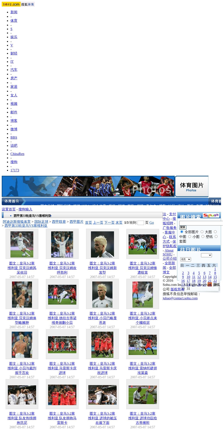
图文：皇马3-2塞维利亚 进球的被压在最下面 (102, 418)
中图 (182, 237)
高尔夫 (151, 206)
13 (204, 277)
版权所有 (177, 289)
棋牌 (140, 206)
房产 (13, 78)
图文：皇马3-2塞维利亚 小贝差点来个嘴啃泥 (142, 318)
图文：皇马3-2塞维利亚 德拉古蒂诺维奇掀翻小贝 (62, 318)
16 (183, 281)
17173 (14, 170)
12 (199, 277)
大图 (208, 232)
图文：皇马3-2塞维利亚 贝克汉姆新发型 (102, 267)
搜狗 (13, 162)
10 (188, 277)
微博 (13, 129)
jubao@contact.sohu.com (180, 298)
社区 (171, 206)
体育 (13, 20)
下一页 (109, 222)
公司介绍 (170, 258)
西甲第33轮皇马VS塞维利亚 (26, 225)
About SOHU (168, 252)
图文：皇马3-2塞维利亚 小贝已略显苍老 (102, 318)
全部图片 (192, 232)
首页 (88, 222)
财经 (13, 53)
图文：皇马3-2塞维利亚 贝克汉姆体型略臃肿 (22, 318)
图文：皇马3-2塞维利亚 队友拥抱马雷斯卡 (62, 418)
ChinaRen (17, 154)
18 (193, 281)
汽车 (13, 70)
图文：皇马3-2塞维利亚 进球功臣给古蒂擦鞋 (142, 418)
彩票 (199, 206)
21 (209, 281)
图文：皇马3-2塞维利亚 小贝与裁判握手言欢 (22, 368)
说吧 (13, 145)
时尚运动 (213, 206)
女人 (13, 95)
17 (188, 281)
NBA (86, 206)
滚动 (181, 206)
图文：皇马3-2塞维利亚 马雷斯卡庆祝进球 (102, 368)
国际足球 (64, 206)
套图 (182, 241)
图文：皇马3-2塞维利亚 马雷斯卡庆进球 (62, 368)
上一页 (98, 222)
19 (199, 281)
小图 (196, 237)
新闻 (13, 12)
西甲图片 (77, 222)
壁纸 (209, 237)
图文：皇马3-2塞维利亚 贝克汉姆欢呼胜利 (62, 267)
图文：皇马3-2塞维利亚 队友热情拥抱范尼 (22, 418)
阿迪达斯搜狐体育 (17, 222)
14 (209, 277)
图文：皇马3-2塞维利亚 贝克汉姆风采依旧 (22, 267)
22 (215, 281)
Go (151, 222)
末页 (119, 222)
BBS (13, 137)
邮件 (13, 112)
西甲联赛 (59, 222)
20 (204, 281)
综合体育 (99, 206)
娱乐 (13, 37)
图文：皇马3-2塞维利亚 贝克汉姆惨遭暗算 (142, 267)
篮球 (76, 206)
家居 (13, 87)
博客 (13, 121)
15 (215, 277)
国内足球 (47, 206)
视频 (13, 104)
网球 (121, 206)
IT (12, 61)
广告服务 (170, 228)
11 (193, 277)
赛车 (130, 206)
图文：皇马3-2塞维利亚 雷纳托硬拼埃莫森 (142, 368)
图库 (190, 206)
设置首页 (9, 209)
